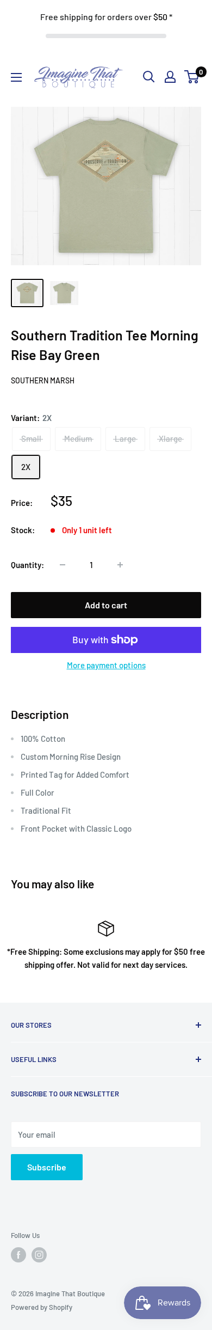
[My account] (170, 77)
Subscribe (46, 1167)
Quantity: (27, 565)
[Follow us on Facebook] (18, 1254)
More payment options (106, 665)
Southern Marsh (42, 380)
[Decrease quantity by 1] (62, 564)
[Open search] (149, 77)
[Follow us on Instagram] (39, 1254)
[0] (192, 76)
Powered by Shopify (41, 1307)
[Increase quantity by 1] (120, 564)
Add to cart (106, 605)
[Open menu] (16, 77)
